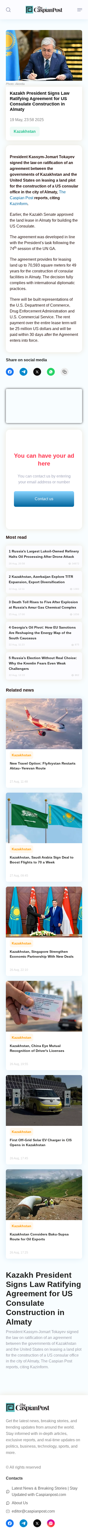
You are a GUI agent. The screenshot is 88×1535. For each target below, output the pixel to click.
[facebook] (10, 372)
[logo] (44, 9)
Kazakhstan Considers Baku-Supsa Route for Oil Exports (39, 1236)
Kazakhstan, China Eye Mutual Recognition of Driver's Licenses (37, 1048)
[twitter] (37, 372)
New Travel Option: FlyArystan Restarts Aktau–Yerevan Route (43, 765)
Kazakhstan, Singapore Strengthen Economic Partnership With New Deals (42, 954)
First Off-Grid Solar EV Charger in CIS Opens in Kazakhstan (41, 1142)
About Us (20, 1503)
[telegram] (23, 372)
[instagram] (51, 1523)
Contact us (44, 499)
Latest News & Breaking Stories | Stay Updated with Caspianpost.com (44, 1491)
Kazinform (18, 204)
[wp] (51, 372)
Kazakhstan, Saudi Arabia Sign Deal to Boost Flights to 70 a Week (42, 859)
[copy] (64, 372)
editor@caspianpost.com (33, 1511)
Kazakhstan (25, 131)
